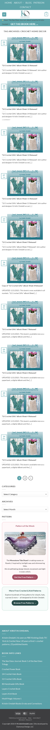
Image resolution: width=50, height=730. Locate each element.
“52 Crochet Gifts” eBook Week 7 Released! (19, 329)
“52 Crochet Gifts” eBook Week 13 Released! (19, 155)
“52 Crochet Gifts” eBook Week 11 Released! (19, 199)
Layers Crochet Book (11, 689)
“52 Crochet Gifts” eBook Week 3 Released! (19, 460)
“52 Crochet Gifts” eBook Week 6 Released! (19, 373)
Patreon (38, 2)
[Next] (31, 478)
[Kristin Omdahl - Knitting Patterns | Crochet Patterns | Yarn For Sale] (25, 14)
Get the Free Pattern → (25, 577)
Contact (25, 7)
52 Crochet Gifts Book (12, 679)
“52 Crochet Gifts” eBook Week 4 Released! (19, 416)
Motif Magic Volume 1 (11, 698)
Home (8, 2)
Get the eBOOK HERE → (24, 24)
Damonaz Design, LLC (25, 727)
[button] (4, 14)
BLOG (29, 2)
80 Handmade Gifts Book (13, 684)
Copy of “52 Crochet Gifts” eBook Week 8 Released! (22, 286)
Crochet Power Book (11, 669)
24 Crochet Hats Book (11, 674)
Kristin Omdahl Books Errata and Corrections (22, 703)
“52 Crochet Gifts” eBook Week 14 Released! (19, 109)
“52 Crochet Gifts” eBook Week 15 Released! (19, 66)
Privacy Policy (25, 720)
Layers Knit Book (9, 693)
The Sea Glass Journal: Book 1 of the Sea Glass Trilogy (22, 662)
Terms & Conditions (17, 718)
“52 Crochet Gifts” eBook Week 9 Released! (19, 242)
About (18, 2)
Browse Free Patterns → (25, 603)
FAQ (29, 718)
